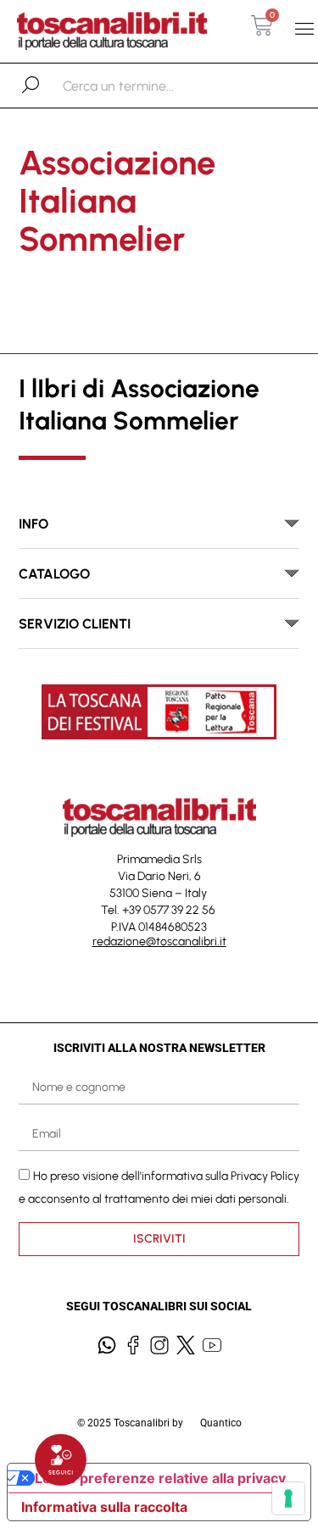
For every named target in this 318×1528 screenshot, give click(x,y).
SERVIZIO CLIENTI (75, 624)
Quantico (221, 1423)
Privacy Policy (265, 1176)
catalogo (54, 574)
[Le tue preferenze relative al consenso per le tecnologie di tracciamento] (288, 1498)
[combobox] (150, 85)
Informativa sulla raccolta (104, 1506)
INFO (33, 524)
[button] (304, 29)
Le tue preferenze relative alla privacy (160, 1478)
